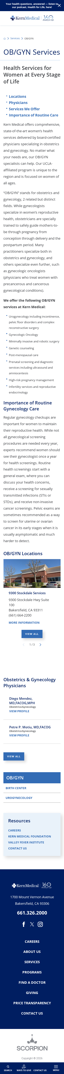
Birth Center (16, 788)
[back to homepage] (4, 38)
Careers (14, 830)
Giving (32, 993)
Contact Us (17, 848)
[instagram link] (40, 924)
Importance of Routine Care (33, 115)
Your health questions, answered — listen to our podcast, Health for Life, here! (32, 5)
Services (15, 38)
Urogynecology (19, 798)
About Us (32, 952)
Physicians (18, 102)
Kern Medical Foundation (29, 836)
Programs (32, 972)
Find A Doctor (32, 982)
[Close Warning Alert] (59, 5)
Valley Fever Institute (26, 842)
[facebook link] (23, 924)
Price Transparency (32, 1003)
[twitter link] (32, 924)
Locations (17, 96)
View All (32, 633)
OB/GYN (15, 778)
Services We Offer (24, 109)
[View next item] (40, 644)
